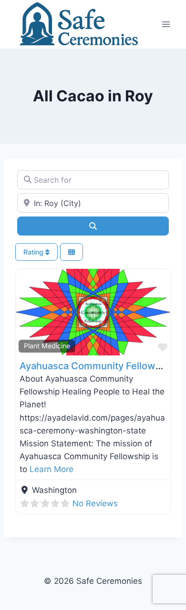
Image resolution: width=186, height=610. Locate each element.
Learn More (51, 469)
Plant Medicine (47, 346)
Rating (34, 252)
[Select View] (71, 252)
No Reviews (95, 503)
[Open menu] (166, 24)
